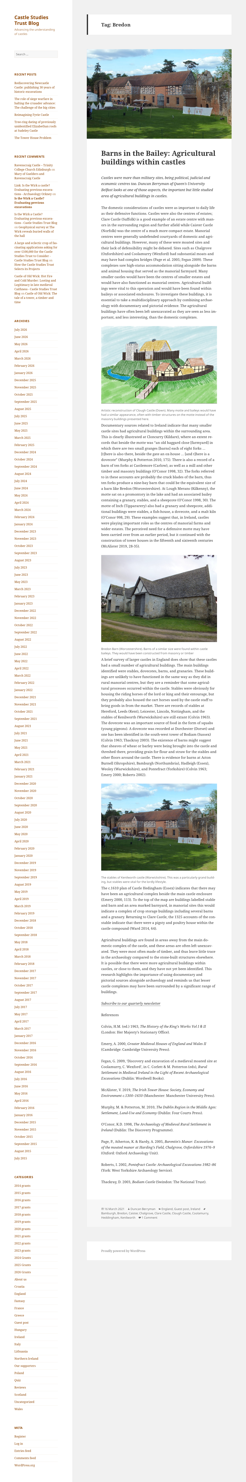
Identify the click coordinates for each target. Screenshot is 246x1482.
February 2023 (24, 596)
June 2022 (21, 654)
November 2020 (25, 791)
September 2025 (25, 402)
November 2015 (25, 1129)
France (19, 1308)
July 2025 (20, 416)
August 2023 (22, 560)
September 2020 (25, 805)
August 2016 (22, 1072)
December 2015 (25, 1122)
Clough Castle (181, 1213)
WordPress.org (24, 1465)
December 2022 (25, 611)
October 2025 (23, 394)
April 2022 (21, 668)
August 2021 (22, 726)
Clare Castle (163, 1213)
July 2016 (20, 1079)
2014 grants (22, 1186)
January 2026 (23, 373)
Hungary (20, 1330)
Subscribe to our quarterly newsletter (130, 1003)
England (20, 1294)
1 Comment (149, 1218)
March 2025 (22, 438)
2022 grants (22, 1243)
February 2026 (24, 366)
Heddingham (110, 1218)
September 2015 (25, 1144)
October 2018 (23, 928)
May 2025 (21, 431)
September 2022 (25, 632)
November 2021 (25, 704)
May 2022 (21, 661)
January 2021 (23, 776)
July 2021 (20, 733)
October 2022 (23, 625)
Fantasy (19, 1301)
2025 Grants (22, 1265)
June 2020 (21, 827)
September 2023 (25, 553)
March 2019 (22, 906)
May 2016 (21, 1093)
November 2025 (25, 387)
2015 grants (22, 1193)
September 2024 (25, 467)
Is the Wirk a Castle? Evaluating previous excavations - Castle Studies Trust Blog (35, 218)
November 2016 (25, 1050)
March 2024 (22, 510)
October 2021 (23, 712)
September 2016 (25, 1065)
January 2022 (23, 690)
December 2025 (25, 380)
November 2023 (25, 539)
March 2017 (22, 1029)
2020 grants (22, 1229)
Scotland (20, 1395)
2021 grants (22, 1236)
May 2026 (21, 344)
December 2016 (25, 1043)
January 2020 (23, 856)
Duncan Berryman (143, 1209)
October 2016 (23, 1057)
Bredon (122, 1213)
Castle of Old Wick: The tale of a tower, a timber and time (35, 297)
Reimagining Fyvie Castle (31, 115)
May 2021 (21, 748)
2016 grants (22, 1200)
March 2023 (22, 589)
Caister (133, 1213)
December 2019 (25, 863)
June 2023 (21, 575)
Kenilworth (127, 1218)
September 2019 (25, 877)
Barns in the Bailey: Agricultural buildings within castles (158, 157)
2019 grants (22, 1222)
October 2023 (23, 546)
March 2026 (22, 358)
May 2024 (21, 495)
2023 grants (22, 1251)
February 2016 (24, 1108)
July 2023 (20, 567)
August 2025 (22, 409)
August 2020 (22, 812)
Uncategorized (24, 1402)
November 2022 (25, 618)
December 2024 (25, 452)
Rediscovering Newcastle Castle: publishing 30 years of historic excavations (34, 87)
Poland (19, 1373)
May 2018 (21, 942)
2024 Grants (22, 1258)
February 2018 (24, 964)
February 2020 (24, 848)
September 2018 (25, 935)
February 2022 (24, 683)
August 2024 (22, 474)
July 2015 (20, 1158)
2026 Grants (22, 1272)
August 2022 (22, 639)
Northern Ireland (26, 1359)
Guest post (21, 1323)
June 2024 (21, 488)
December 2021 (25, 697)
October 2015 (23, 1137)
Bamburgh (108, 1213)
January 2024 (23, 524)
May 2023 (21, 582)
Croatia (19, 1287)
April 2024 (21, 503)
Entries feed (22, 1451)
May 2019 (21, 892)
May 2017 (21, 1014)
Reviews (20, 1387)
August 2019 (22, 884)
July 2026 (20, 330)
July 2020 (20, 820)
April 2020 (21, 841)
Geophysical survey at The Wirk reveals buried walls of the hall (34, 231)
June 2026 (21, 337)
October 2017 (23, 985)
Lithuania (21, 1351)
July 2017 (20, 1007)
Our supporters (25, 1366)
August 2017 (22, 1000)
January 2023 (23, 603)
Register (20, 1436)
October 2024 (23, 459)
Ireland (19, 1337)
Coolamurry (200, 1213)
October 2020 (23, 798)
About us (20, 1279)
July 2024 (20, 481)
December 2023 (25, 531)
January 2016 (23, 1115)
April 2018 (21, 949)
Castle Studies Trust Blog (31, 20)
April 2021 (21, 755)
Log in (18, 1444)
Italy (17, 1344)
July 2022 (20, 647)
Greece (19, 1315)
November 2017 (25, 978)
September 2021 (25, 719)
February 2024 (24, 517)
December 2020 (25, 784)
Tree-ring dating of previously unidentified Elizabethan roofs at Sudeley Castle (35, 126)
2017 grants (22, 1207)
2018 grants (22, 1214)
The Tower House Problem (32, 138)
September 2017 (25, 993)
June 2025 (21, 423)
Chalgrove (146, 1213)
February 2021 (24, 769)
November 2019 (25, 870)
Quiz (17, 1380)
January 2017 (23, 1036)
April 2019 (21, 899)
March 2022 (22, 676)
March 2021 (22, 762)
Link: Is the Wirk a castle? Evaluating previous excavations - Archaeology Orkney (33, 189)
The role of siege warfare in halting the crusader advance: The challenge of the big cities (35, 103)
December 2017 (25, 971)
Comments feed (25, 1458)
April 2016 (21, 1101)
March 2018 (22, 957)
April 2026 (21, 351)
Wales (18, 1409)
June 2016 (21, 1086)
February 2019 (24, 913)
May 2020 (21, 834)
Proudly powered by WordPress (123, 1251)
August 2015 (22, 1151)
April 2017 (21, 1021)
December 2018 (25, 920)
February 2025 (24, 445)
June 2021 (21, 740)
